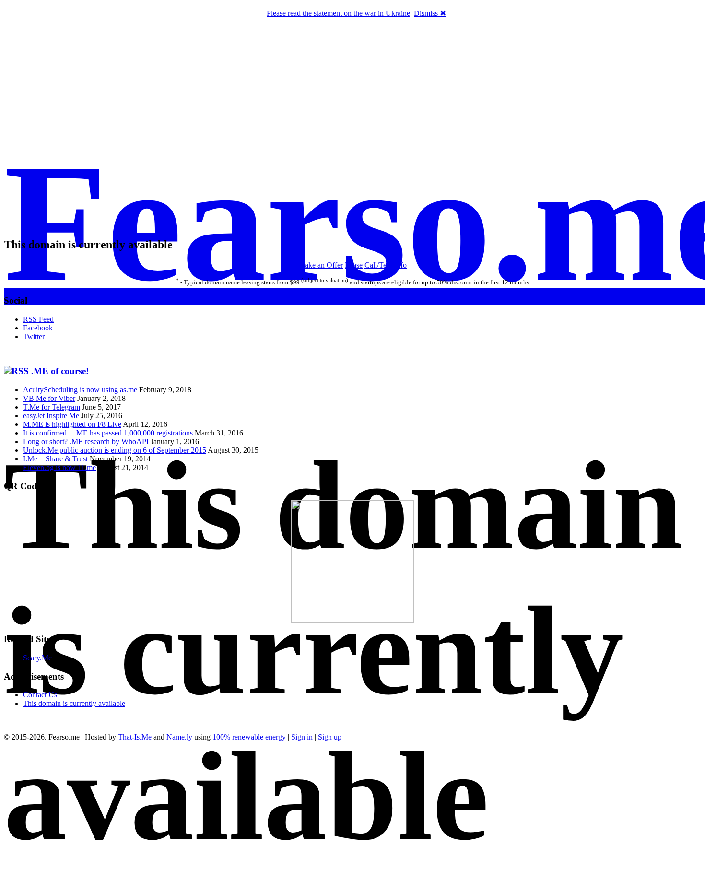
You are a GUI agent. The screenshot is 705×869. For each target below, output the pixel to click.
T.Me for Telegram (51, 407)
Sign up (329, 737)
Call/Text (378, 265)
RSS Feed (38, 319)
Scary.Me (37, 658)
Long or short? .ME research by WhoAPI (86, 441)
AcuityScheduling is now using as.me (80, 390)
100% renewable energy (249, 737)
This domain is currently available (74, 703)
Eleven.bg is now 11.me (59, 467)
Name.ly (179, 737)
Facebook (38, 328)
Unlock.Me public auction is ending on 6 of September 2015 (114, 450)
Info (400, 265)
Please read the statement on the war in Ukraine (338, 13)
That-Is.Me (135, 737)
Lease (354, 265)
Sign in (302, 737)
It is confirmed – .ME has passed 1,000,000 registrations (108, 433)
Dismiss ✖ (430, 13)
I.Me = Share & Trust (55, 459)
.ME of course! (60, 371)
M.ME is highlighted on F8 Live (72, 424)
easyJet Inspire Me (51, 415)
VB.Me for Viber (49, 398)
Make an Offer (320, 265)
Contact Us (40, 695)
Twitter (34, 336)
